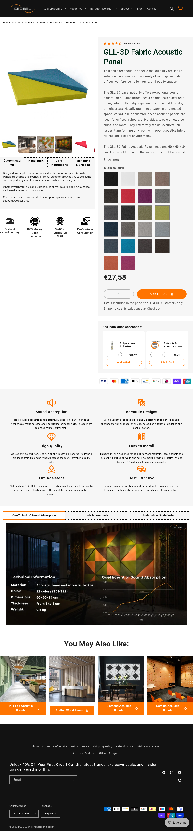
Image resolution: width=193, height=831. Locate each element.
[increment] (129, 294)
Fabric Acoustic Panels (43, 22)
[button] (54, 9)
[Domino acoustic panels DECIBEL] (170, 679)
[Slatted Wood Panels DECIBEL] (72, 679)
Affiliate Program (109, 753)
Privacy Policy (80, 746)
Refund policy (124, 746)
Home (6, 22)
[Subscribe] (73, 779)
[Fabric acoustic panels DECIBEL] (23, 679)
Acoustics (19, 22)
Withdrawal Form (148, 746)
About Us (37, 746)
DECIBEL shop (25, 827)
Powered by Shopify (44, 827)
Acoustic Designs (84, 753)
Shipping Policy (102, 746)
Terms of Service (57, 746)
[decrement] (109, 294)
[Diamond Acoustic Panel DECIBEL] (121, 679)
